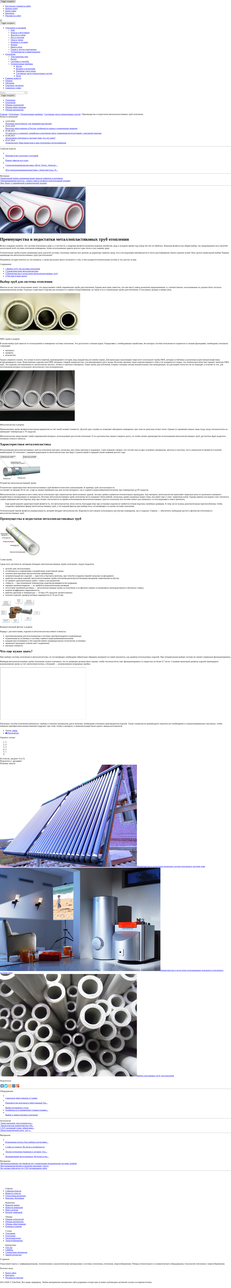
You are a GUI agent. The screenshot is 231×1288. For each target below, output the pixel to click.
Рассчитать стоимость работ (18, 6)
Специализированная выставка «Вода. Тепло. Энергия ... (31, 165)
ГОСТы (8, 1247)
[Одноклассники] (9, 1085)
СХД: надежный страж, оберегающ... (17, 1128)
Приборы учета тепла (26, 71)
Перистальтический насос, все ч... (16, 1130)
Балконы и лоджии (19, 42)
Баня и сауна (16, 47)
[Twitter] (6, 1085)
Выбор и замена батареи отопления (21, 1115)
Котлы (19, 66)
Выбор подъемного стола (16, 1108)
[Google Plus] (17, 1085)
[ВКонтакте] (2, 1085)
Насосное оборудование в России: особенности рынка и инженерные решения (41, 128)
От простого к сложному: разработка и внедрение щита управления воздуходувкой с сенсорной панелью (53, 133)
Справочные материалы (16, 1252)
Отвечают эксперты (14, 85)
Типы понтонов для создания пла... (17, 1123)
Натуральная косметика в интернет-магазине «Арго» (25, 1166)
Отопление (10, 54)
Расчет (14, 59)
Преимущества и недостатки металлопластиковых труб (31, 273)
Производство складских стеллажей (21, 155)
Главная (3, 114)
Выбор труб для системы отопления (22, 269)
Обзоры (8, 81)
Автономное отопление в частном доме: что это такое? (30, 138)
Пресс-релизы (11, 1210)
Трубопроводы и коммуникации (25, 52)
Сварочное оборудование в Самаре (21, 1098)
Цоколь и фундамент (20, 32)
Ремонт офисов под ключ (16, 160)
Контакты (9, 13)
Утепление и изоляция (15, 28)
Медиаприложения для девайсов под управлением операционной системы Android (39, 1163)
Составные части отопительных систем (34, 73)
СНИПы (9, 1250)
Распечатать (13, 733)
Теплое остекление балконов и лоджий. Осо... (26, 1152)
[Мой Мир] (13, 1085)
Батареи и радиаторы (25, 69)
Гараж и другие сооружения (23, 49)
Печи (18, 76)
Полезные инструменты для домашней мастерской (28, 123)
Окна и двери (17, 40)
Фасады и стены (18, 35)
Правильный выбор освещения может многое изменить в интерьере (32, 178)
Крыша (14, 44)
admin (14, 730)
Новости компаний (14, 1207)
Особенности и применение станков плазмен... (26, 1110)
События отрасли (13, 1191)
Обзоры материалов (14, 110)
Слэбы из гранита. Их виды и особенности (25, 1147)
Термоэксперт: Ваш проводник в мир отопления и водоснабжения (35, 143)
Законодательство (13, 1255)
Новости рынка (12, 1205)
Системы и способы (20, 61)
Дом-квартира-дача (19, 56)
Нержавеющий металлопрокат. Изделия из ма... (27, 1156)
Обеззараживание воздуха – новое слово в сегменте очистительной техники (35, 181)
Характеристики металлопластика (21, 271)
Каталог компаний (13, 1212)
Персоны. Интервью (14, 1198)
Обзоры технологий (14, 105)
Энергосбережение (14, 1240)
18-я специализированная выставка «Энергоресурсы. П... (31, 170)
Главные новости (13, 78)
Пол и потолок (17, 37)
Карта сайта (10, 11)
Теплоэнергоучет (13, 1238)
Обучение (9, 83)
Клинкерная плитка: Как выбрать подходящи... (26, 1142)
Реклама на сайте (13, 16)
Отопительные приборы (22, 64)
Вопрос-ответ (11, 8)
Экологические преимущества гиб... (17, 1125)
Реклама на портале (14, 1278)
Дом (13, 30)
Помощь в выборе (13, 1226)
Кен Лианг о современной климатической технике (24, 183)
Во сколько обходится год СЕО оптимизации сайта (24, 1168)
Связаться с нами (13, 88)
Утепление (10, 100)
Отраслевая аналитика (15, 1196)
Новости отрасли (13, 1193)
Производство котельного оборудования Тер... (26, 1103)
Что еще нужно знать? (16, 276)
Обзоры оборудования (15, 107)
